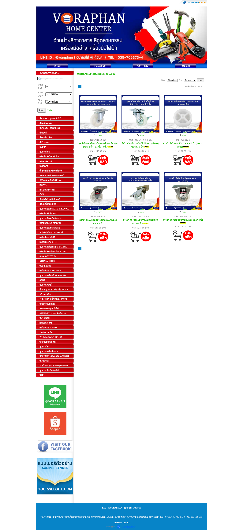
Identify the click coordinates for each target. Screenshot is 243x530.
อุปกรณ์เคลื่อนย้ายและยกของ (90, 74)
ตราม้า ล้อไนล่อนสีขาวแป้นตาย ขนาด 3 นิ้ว (183, 220)
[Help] (50, 110)
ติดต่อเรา (185, 66)
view (99, 135)
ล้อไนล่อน (110, 74)
